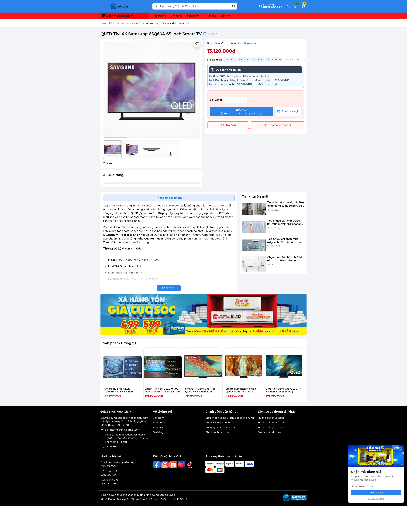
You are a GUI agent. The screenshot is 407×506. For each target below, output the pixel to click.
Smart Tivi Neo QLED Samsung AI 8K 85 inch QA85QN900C (118, 391)
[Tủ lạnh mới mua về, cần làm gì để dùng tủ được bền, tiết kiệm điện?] (254, 209)
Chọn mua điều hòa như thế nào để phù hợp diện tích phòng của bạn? (285, 259)
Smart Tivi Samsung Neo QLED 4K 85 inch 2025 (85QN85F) (200, 391)
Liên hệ (225, 15)
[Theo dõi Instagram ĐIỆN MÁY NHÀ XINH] (165, 464)
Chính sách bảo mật (217, 432)
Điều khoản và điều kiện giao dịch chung (229, 417)
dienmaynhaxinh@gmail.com (122, 429)
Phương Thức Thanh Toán (220, 427)
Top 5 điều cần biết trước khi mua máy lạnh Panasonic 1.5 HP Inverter (285, 222)
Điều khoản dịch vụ (269, 432)
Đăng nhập (159, 422)
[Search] (233, 6)
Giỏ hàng (158, 432)
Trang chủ (159, 15)
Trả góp (231, 125)
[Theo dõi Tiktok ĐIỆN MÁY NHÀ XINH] (189, 464)
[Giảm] (226, 100)
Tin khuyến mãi (255, 196)
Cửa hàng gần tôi (280, 125)
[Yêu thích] (197, 43)
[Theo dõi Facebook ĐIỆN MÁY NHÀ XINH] (157, 464)
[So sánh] (131, 367)
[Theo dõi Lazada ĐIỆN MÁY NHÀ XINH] (181, 464)
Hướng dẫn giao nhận (271, 427)
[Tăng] (244, 100)
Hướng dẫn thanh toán (271, 422)
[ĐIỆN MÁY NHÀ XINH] (119, 6)
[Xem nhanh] (122, 367)
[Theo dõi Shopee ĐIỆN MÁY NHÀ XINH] (173, 464)
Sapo (171, 494)
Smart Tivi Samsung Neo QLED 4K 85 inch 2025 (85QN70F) (241, 391)
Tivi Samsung (123, 23)
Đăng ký (158, 427)
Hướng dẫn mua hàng (271, 417)
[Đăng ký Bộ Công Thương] (295, 497)
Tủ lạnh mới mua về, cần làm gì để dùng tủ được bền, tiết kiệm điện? (285, 204)
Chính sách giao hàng (218, 422)
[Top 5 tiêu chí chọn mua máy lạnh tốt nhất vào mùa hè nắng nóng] (254, 245)
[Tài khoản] (288, 6)
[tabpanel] (169, 247)
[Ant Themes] (203, 314)
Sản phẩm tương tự (119, 343)
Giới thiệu (176, 15)
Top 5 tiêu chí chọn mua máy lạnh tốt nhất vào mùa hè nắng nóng (284, 240)
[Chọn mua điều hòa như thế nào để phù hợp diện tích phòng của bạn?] (254, 264)
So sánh (212, 33)
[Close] (400, 449)
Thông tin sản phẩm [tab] (169, 197)
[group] (151, 89)
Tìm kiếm (158, 417)
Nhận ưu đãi (376, 492)
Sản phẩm (193, 15)
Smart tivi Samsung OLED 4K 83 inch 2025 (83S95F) (283, 390)
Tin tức (211, 15)
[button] (195, 90)
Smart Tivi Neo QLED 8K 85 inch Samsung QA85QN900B (163, 390)
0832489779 (112, 446)
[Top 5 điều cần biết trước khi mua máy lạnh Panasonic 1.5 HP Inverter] (254, 227)
